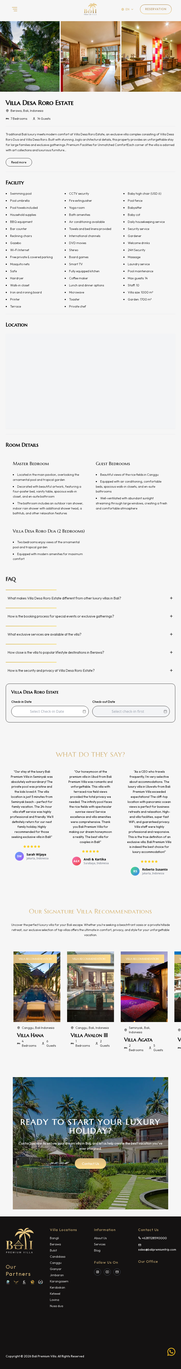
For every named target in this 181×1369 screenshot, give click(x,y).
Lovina (54, 1300)
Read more (18, 162)
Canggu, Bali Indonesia (38, 1028)
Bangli (54, 1238)
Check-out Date (103, 702)
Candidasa (57, 1257)
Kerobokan (57, 1287)
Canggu (56, 1263)
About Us (100, 1238)
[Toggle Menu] (14, 9)
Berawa (55, 1244)
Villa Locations (63, 1229)
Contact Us (90, 1163)
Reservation (155, 9)
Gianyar (56, 1269)
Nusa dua (56, 1306)
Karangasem (59, 1281)
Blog (97, 1250)
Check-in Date (21, 702)
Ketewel (55, 1294)
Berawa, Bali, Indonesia (27, 111)
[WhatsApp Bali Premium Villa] (171, 1350)
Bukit (53, 1250)
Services (99, 1244)
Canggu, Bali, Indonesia (92, 1028)
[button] (90, 56)
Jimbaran (57, 1275)
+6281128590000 (154, 1238)
